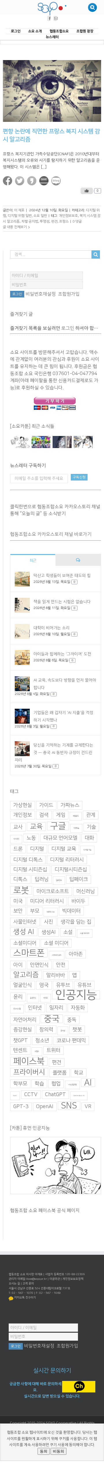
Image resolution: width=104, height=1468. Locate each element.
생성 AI (23, 931)
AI (88, 1082)
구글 (58, 826)
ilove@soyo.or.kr (36, 1279)
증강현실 (22, 1030)
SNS (69, 1105)
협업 (56, 1084)
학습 (39, 1084)
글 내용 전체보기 (15, 227)
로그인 (67, 328)
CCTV (31, 1095)
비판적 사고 (51, 912)
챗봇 (77, 1030)
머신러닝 (85, 891)
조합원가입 (69, 294)
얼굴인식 (22, 985)
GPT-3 (21, 1107)
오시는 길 (14, 1283)
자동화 (78, 1008)
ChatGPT (55, 1095)
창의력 (46, 1030)
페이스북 (28, 1061)
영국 (44, 985)
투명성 (44, 221)
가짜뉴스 (70, 805)
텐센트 (20, 1050)
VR (88, 1107)
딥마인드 (59, 880)
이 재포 (19, 210)
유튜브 (84, 985)
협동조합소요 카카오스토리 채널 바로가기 (51, 534)
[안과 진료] (83, 442)
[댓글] (78, 560)
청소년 (42, 1041)
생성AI (49, 932)
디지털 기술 (87, 850)
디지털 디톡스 (27, 860)
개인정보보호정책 (72, 1279)
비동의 (58, 1451)
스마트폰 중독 (56, 955)
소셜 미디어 (56, 943)
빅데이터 (71, 911)
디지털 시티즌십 (30, 870)
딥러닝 (42, 879)
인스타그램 (17, 1009)
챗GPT (20, 1041)
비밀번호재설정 (40, 294)
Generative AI (78, 1096)
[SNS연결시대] (41, 442)
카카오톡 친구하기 (25, 1297)
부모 (34, 911)
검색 (44, 815)
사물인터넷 (24, 922)
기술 (91, 827)
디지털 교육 (63, 849)
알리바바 (55, 975)
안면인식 (39, 965)
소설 (68, 932)
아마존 (76, 954)
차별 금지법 (29, 221)
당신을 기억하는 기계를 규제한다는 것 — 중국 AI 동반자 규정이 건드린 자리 (54, 752)
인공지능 (76, 995)
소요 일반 (40, 216)
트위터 (53, 1050)
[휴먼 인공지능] (20, 442)
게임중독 (76, 816)
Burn (15, 1096)
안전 (60, 965)
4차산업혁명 (72, 1085)
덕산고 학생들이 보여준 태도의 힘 (62, 576)
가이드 (46, 805)
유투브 (63, 985)
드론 (18, 849)
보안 (18, 911)
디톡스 (20, 879)
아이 (18, 965)
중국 (52, 1018)
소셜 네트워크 (84, 933)
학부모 (20, 1084)
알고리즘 (26, 975)
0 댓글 (77, 221)
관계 (90, 815)
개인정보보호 (68, 216)
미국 (18, 901)
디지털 (37, 849)
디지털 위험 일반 (20, 216)
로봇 (21, 890)
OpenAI (44, 1107)
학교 (78, 1073)
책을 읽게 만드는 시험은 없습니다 (62, 602)
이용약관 (54, 1279)
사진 (48, 922)
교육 (36, 826)
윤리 (18, 997)
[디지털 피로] (62, 442)
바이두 (78, 901)
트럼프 (37, 1051)
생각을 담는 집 (76, 922)
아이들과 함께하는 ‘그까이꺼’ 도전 (62, 654)
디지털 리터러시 (67, 860)
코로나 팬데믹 (71, 1041)
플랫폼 (59, 1073)
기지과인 (16, 839)
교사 (18, 827)
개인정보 (22, 815)
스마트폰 (28, 953)
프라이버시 (29, 1072)
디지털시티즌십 (71, 870)
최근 (32, 561)
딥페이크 (78, 879)
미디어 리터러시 (47, 901)
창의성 (63, 1031)
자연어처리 (24, 1020)
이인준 (45, 998)
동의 (43, 1451)
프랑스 (64, 221)
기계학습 (76, 828)
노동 (31, 838)
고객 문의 (28, 1283)
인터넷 (35, 1008)
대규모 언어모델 (60, 838)
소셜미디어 (24, 943)
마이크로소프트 (52, 891)
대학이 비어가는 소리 (52, 628)
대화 (89, 838)
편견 (54, 221)
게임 (60, 815)
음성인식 (33, 998)
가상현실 (22, 805)
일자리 (56, 1008)
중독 (71, 1020)
